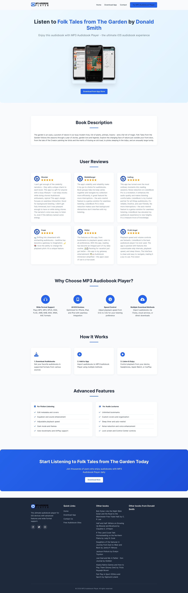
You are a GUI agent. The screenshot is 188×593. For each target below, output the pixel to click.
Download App (110, 5)
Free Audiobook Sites (72, 522)
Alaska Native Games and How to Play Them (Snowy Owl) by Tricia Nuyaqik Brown (110, 567)
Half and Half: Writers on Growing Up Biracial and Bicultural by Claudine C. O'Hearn (110, 526)
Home (98, 5)
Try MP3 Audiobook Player (143, 5)
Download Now (94, 480)
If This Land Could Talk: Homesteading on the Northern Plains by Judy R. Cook (109, 535)
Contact (123, 5)
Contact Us (68, 519)
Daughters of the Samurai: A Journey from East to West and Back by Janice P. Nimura (109, 545)
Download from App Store (94, 91)
